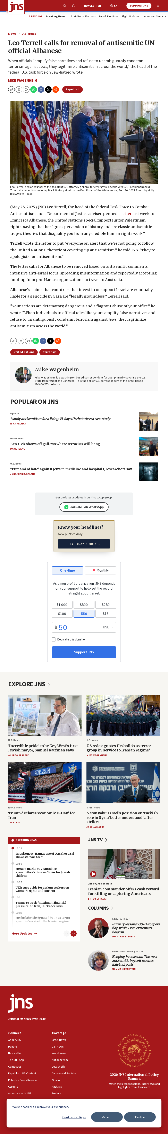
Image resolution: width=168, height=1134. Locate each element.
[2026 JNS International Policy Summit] (134, 1050)
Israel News (17, 438)
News (12, 33)
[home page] (16, 7)
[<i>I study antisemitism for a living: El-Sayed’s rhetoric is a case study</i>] (148, 421)
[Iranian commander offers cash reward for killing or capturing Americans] (124, 864)
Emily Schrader (97, 899)
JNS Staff (14, 822)
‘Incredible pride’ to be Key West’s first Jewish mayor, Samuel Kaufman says (43, 748)
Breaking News (26, 840)
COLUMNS (99, 908)
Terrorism (49, 352)
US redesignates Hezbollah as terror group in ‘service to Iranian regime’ (118, 748)
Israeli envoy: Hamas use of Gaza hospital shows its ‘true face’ (45, 855)
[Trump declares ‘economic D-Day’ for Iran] (45, 782)
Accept (107, 1117)
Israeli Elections (108, 17)
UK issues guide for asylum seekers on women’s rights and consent (42, 889)
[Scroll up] (67, 933)
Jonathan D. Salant (22, 474)
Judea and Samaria (154, 17)
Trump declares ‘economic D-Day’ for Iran (41, 815)
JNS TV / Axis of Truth (100, 883)
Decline (140, 1117)
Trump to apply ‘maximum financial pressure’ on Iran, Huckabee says (41, 904)
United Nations (24, 352)
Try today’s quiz (84, 543)
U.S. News (29, 33)
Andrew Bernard (18, 755)
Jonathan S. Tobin (123, 936)
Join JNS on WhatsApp (87, 507)
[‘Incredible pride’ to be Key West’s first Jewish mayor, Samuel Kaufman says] (45, 715)
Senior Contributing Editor (127, 951)
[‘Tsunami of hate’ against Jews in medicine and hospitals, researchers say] (148, 471)
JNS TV (95, 839)
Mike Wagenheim (22, 80)
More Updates (21, 934)
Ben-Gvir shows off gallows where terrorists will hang (55, 444)
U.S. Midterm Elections (82, 17)
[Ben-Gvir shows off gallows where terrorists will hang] (148, 446)
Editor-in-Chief (120, 919)
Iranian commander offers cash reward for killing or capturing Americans (123, 891)
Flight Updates (131, 17)
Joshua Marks (95, 827)
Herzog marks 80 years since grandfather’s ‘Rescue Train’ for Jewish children (43, 872)
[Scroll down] (73, 933)
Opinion (14, 413)
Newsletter (92, 6)
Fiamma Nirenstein (124, 969)
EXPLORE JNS (27, 684)
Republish (72, 89)
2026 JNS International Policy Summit (134, 1076)
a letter (125, 213)
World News (15, 807)
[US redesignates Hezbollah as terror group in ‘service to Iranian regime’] (123, 715)
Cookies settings (74, 1117)
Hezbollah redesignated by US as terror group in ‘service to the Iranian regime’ (43, 919)
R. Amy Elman (18, 423)
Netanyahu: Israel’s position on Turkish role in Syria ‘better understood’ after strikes (122, 817)
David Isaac (17, 449)
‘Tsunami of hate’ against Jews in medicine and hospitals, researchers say (71, 469)
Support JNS (139, 6)
